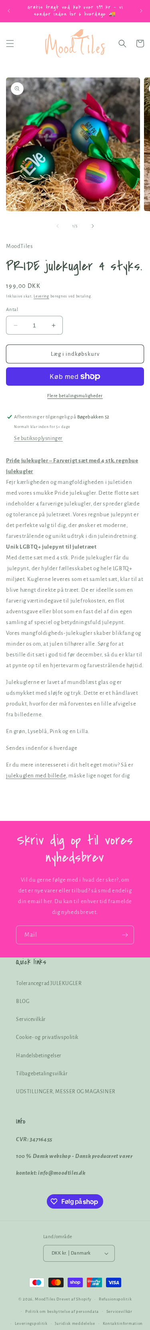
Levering (41, 296)
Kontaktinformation (123, 1323)
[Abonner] (125, 935)
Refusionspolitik (115, 1299)
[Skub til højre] (93, 226)
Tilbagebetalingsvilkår (42, 1073)
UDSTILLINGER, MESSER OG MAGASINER (66, 1091)
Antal (12, 309)
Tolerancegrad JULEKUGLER (49, 983)
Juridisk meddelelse (75, 1323)
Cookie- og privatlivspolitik (47, 1037)
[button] (10, 43)
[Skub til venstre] (57, 226)
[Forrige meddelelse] (9, 11)
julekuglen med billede (36, 776)
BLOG (22, 1001)
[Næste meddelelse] (141, 11)
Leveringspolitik (31, 1323)
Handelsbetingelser (39, 1055)
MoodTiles (45, 1299)
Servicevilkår (31, 1019)
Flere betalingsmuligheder (75, 395)
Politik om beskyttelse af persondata (62, 1311)
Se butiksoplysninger (38, 438)
